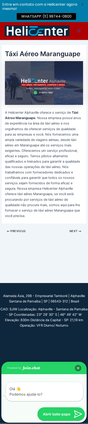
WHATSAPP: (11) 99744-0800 (46, 16)
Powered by (14, 367)
